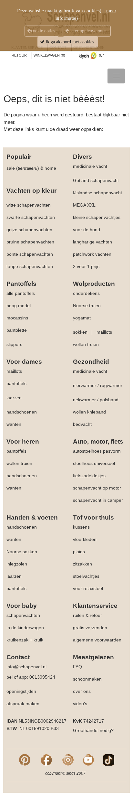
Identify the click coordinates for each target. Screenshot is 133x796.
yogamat (82, 317)
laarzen (14, 397)
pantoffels (16, 383)
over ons (82, 691)
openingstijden (21, 691)
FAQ (77, 666)
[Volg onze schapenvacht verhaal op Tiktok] (108, 759)
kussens (81, 527)
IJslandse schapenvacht (97, 192)
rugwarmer (111, 385)
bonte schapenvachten (29, 254)
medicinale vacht (90, 166)
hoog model (18, 305)
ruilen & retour (87, 615)
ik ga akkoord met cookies (69, 41)
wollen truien (86, 344)
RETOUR (19, 55)
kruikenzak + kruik (24, 639)
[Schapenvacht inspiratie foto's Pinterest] (24, 759)
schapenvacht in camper (98, 500)
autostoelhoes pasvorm (97, 451)
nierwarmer (84, 385)
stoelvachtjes (86, 576)
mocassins (17, 317)
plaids (79, 551)
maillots (104, 332)
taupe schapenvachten (29, 266)
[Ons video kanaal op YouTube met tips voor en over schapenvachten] (88, 759)
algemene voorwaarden (97, 639)
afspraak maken (22, 703)
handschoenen (21, 411)
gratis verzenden (90, 627)
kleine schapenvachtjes (96, 217)
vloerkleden (85, 539)
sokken (80, 332)
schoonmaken (87, 679)
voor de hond (86, 229)
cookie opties (43, 30)
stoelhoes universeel (94, 463)
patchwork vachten (92, 254)
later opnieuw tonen (88, 30)
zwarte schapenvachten (30, 217)
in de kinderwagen (25, 627)
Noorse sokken (21, 551)
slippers (14, 344)
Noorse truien (87, 305)
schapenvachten (23, 615)
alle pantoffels (20, 293)
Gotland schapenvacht (96, 180)
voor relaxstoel (88, 588)
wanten (13, 424)
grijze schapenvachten (29, 229)
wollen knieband (89, 411)
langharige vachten (92, 241)
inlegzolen (16, 563)
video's (80, 703)
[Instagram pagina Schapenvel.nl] (68, 759)
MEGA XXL (84, 205)
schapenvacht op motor (97, 487)
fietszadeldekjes (89, 475)
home (50, 168)
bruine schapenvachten (30, 241)
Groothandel (85, 730)
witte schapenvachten (28, 205)
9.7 (101, 55)
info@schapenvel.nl (26, 666)
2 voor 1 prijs (86, 266)
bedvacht (82, 424)
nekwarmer (84, 399)
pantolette (16, 330)
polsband (109, 399)
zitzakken (82, 563)
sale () (22, 168)
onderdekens (86, 293)
